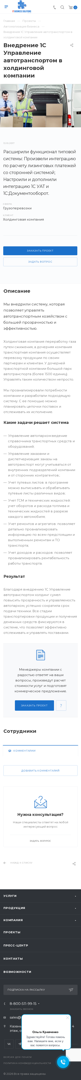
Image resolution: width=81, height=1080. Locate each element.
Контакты (13, 958)
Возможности (17, 971)
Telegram (20, 1044)
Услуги (10, 896)
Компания (13, 920)
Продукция (14, 908)
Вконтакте (9, 1044)
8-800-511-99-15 (23, 1004)
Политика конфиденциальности (27, 1063)
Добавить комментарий (40, 770)
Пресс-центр (15, 945)
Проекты (12, 932)
